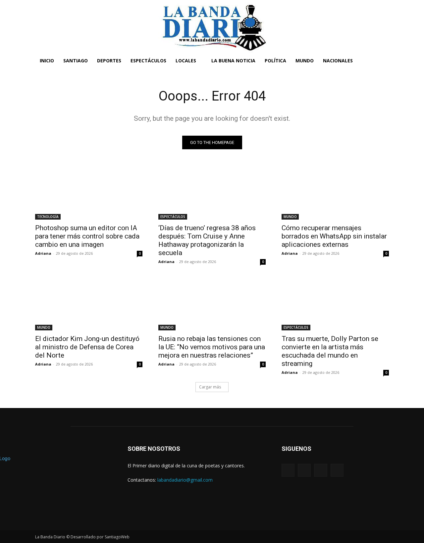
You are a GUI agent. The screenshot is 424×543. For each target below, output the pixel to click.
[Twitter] (320, 470)
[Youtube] (337, 470)
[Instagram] (304, 470)
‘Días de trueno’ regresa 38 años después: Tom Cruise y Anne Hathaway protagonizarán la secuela (207, 240)
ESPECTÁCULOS (172, 216)
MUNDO (290, 216)
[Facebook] (288, 470)
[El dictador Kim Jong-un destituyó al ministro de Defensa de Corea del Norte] (88, 303)
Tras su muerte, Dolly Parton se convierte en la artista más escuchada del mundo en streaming (330, 351)
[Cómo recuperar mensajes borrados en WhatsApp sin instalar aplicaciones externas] (335, 193)
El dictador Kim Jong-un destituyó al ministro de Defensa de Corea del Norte (87, 347)
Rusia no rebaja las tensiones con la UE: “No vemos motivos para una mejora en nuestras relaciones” (211, 347)
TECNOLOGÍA (48, 216)
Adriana (43, 253)
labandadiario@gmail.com (185, 480)
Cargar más (210, 387)
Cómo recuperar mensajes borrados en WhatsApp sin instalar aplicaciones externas (334, 236)
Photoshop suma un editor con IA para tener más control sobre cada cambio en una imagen (87, 236)
